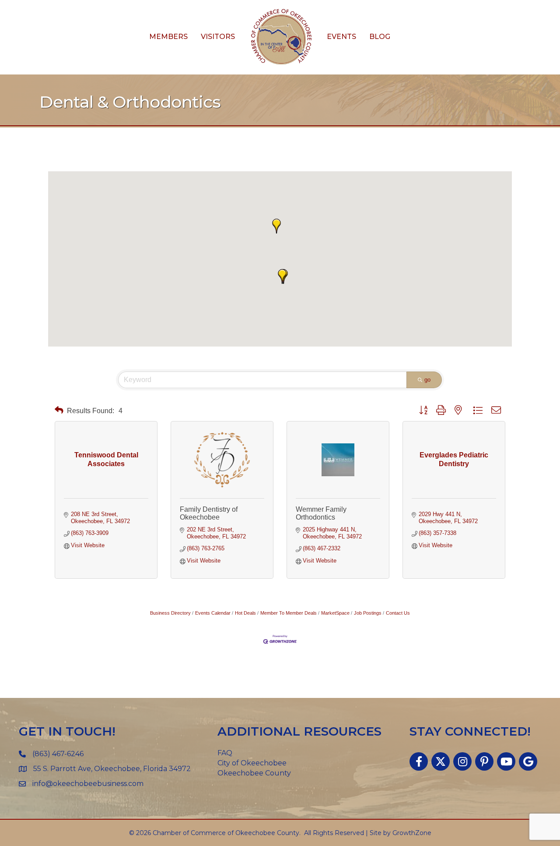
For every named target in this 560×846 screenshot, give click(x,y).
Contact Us (398, 613)
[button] (276, 226)
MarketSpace (335, 613)
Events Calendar (213, 613)
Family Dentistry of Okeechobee (209, 513)
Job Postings (368, 613)
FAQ (224, 753)
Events (341, 36)
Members (168, 36)
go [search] (427, 379)
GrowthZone (411, 833)
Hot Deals (245, 613)
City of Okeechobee (252, 763)
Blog (379, 36)
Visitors (218, 36)
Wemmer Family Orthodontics (321, 513)
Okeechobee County (254, 773)
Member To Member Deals (288, 613)
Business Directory (170, 613)
